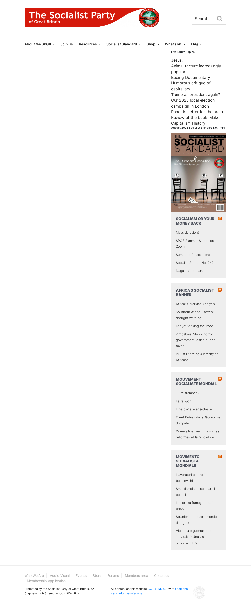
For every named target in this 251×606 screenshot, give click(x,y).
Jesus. (177, 60)
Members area (136, 575)
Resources (88, 44)
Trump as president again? (195, 94)
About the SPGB (38, 44)
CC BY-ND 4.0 (158, 589)
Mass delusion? (187, 232)
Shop (151, 44)
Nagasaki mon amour (192, 271)
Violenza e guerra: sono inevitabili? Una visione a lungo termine (194, 536)
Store (97, 575)
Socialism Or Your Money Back (195, 221)
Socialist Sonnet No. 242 (194, 263)
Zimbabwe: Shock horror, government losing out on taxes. (196, 340)
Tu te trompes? (187, 393)
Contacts (161, 575)
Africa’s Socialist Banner (195, 292)
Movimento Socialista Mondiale (188, 461)
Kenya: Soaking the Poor (194, 326)
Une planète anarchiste (194, 409)
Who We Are (34, 575)
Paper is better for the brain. (197, 111)
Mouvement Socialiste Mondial (196, 381)
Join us (67, 44)
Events (81, 575)
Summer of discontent (193, 254)
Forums (113, 575)
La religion (184, 401)
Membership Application (46, 581)
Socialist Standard (121, 44)
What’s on (173, 44)
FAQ (194, 44)
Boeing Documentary (190, 77)
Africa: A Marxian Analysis (195, 304)
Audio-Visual (60, 575)
